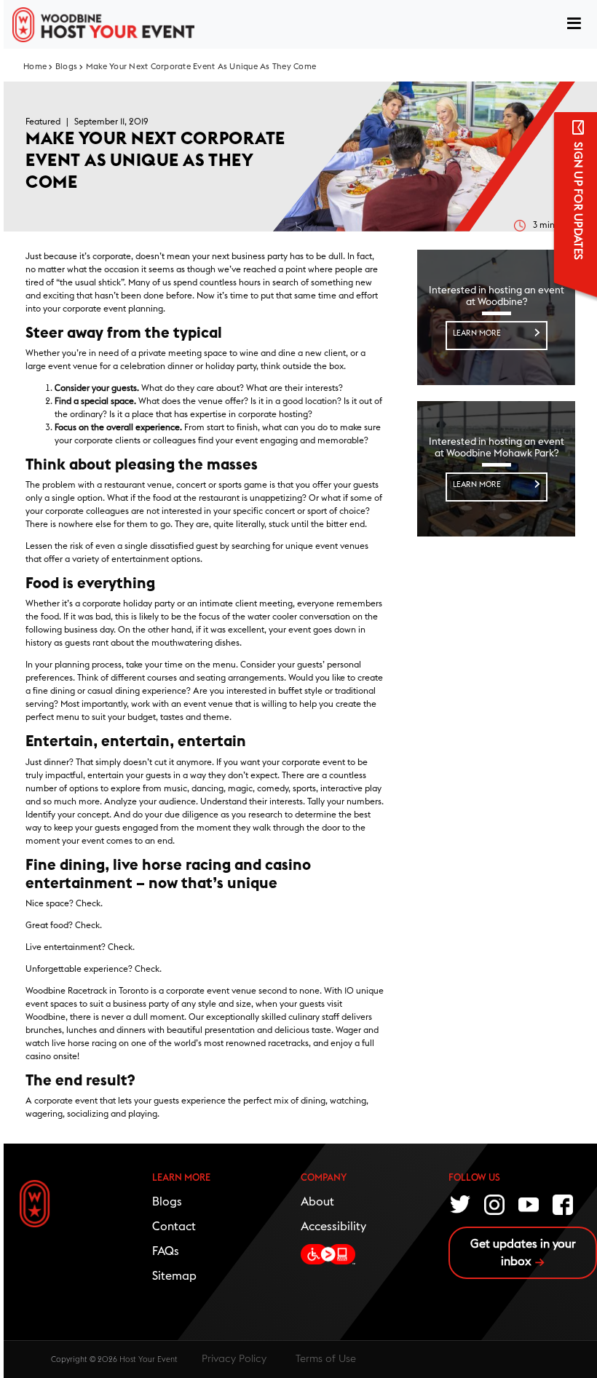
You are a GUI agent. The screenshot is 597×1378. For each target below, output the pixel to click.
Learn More (477, 333)
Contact (174, 1226)
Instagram (495, 1203)
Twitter (461, 1203)
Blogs (66, 67)
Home (35, 67)
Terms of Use (326, 1359)
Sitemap (174, 1276)
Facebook (563, 1203)
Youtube (529, 1203)
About (317, 1202)
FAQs (165, 1251)
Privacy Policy (234, 1359)
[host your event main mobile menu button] (574, 24)
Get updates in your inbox (523, 1252)
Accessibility (333, 1226)
